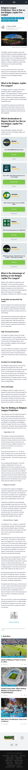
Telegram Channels (11, 765)
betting (2, 630)
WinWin (14, 247)
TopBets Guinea (18, 758)
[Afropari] (5, 200)
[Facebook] (12, 745)
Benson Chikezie (12, 26)
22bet (14, 167)
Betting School (20, 18)
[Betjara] (5, 228)
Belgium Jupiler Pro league (8, 628)
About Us (19, 765)
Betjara (14, 221)
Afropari (14, 194)
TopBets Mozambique (18, 760)
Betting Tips (5, 20)
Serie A (19, 714)
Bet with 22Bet (14, 182)
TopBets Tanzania (10, 757)
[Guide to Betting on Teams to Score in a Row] (14, 648)
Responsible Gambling (10, 766)
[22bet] (5, 173)
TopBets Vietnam (9, 763)
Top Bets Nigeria (19, 753)
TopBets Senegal (8, 760)
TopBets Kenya (6, 755)
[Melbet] (5, 147)
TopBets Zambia (9, 762)
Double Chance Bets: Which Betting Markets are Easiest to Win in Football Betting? (13, 690)
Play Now (14, 154)
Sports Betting (13, 20)
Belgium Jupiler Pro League (8, 18)
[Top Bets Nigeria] (14, 2)
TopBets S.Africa (13, 755)
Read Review (14, 213)
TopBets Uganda (18, 757)
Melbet (14, 141)
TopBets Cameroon (10, 758)
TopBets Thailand (18, 763)
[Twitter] (16, 745)
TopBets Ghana (22, 755)
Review (14, 159)
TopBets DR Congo (18, 762)
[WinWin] (5, 253)
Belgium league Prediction (19, 628)
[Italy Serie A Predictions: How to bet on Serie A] (14, 707)
